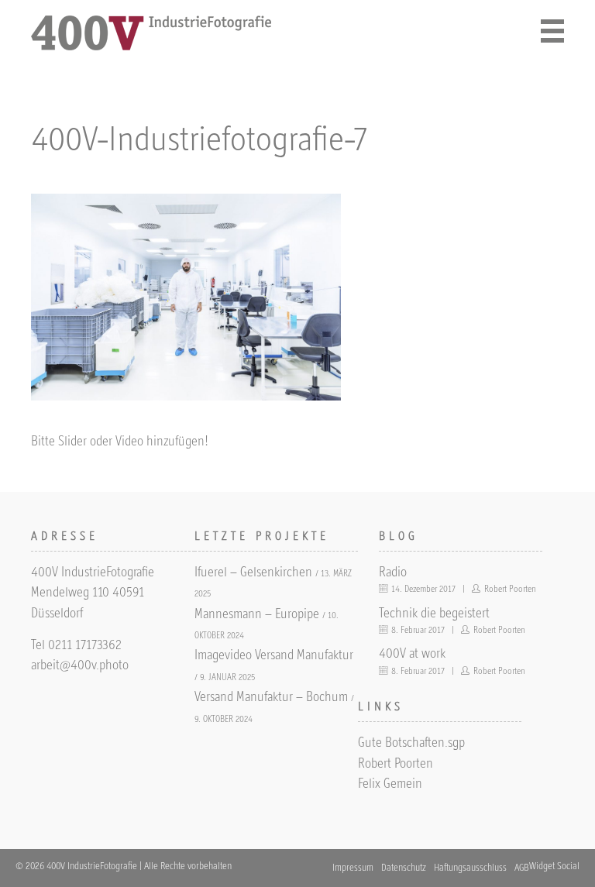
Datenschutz (403, 868)
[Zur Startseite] (152, 47)
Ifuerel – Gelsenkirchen (253, 573)
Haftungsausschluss (470, 868)
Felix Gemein (390, 785)
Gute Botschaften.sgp (411, 743)
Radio (393, 573)
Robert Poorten (395, 764)
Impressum (352, 868)
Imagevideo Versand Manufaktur (273, 656)
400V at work (412, 654)
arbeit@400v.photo (80, 666)
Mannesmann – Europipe (256, 615)
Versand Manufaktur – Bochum (271, 698)
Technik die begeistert (434, 614)
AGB (521, 868)
